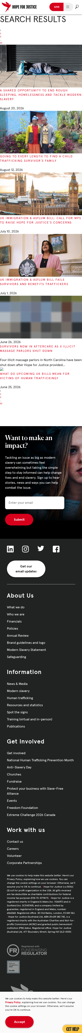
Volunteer (14, 855)
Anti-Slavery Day (19, 767)
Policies (12, 628)
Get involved (16, 753)
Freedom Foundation (22, 807)
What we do (15, 607)
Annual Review (18, 635)
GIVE (57, 7)
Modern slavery (18, 691)
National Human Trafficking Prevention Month (40, 760)
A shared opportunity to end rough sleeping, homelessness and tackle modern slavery (41, 95)
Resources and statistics (25, 705)
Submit (19, 519)
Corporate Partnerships (24, 863)
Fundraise (14, 781)
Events (12, 800)
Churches (14, 774)
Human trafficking (20, 698)
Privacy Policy (13, 1002)
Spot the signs (17, 712)
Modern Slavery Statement (26, 650)
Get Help (72, 1029)
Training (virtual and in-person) (29, 719)
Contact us (15, 841)
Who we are (15, 614)
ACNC (33, 924)
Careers (13, 848)
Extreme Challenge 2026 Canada (31, 815)
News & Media (17, 684)
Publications (16, 726)
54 (1, 43)
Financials (14, 621)
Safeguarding (16, 657)
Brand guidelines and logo (26, 642)
